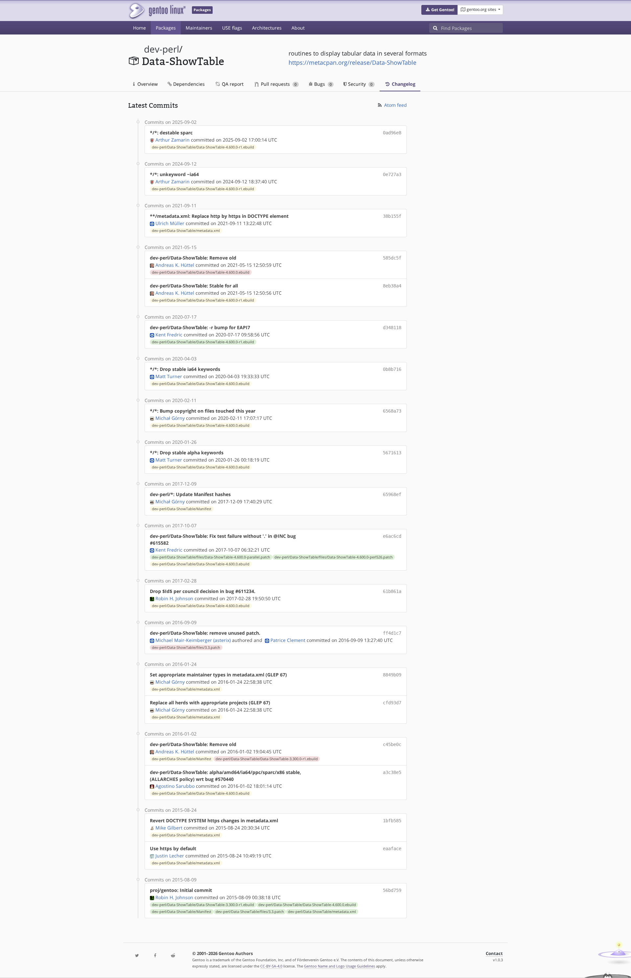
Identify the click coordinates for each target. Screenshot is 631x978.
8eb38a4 (392, 285)
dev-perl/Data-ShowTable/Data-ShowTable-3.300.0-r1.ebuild (267, 759)
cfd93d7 (392, 702)
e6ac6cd (392, 536)
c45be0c (392, 744)
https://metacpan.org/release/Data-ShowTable (352, 62)
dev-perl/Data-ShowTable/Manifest (181, 509)
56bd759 (392, 890)
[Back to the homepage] (157, 10)
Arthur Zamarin (172, 140)
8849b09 (392, 674)
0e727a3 (392, 174)
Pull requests (278, 84)
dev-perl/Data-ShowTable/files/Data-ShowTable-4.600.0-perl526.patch (333, 557)
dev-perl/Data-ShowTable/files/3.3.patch (186, 647)
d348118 (392, 327)
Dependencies (188, 84)
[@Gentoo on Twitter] (137, 956)
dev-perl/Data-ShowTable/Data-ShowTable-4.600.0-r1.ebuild (203, 147)
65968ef (392, 494)
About (298, 28)
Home (139, 28)
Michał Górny (170, 418)
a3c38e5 (392, 772)
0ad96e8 (392, 132)
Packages (166, 28)
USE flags (232, 28)
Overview (147, 84)
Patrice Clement (287, 640)
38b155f (392, 216)
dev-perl (161, 49)
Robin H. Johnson (174, 598)
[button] (439, 10)
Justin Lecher (169, 856)
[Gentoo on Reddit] (173, 956)
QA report (232, 84)
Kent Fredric (168, 334)
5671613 (392, 452)
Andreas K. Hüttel (174, 265)
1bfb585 (392, 820)
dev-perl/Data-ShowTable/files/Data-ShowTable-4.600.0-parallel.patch (211, 557)
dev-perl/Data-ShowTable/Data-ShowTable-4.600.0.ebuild (200, 272)
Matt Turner (168, 376)
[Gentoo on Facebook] (155, 956)
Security (359, 84)
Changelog (402, 84)
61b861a (392, 591)
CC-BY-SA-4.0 (271, 966)
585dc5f (392, 258)
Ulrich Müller (169, 223)
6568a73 (392, 411)
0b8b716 (392, 369)
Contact (494, 953)
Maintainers (199, 28)
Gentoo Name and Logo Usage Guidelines (339, 966)
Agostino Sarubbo (175, 786)
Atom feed (395, 105)
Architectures (267, 28)
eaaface (392, 848)
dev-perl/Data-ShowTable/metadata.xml (186, 230)
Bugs (322, 84)
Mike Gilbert (168, 828)
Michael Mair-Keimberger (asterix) (193, 640)
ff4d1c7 (392, 633)
